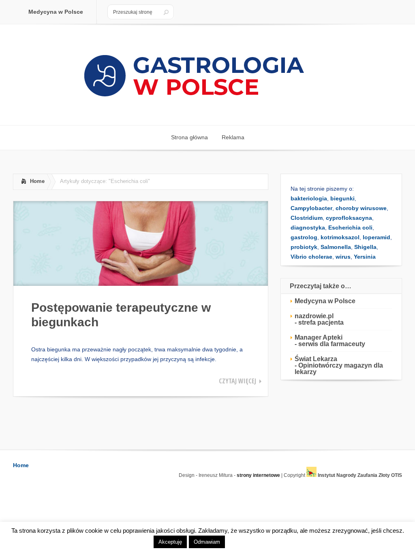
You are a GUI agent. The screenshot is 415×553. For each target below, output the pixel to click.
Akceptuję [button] (170, 542)
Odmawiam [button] (207, 542)
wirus (343, 256)
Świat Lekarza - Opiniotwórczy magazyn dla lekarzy (339, 365)
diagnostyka (308, 227)
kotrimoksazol (340, 237)
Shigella (365, 247)
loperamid (376, 237)
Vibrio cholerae (311, 256)
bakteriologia (309, 198)
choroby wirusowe (361, 208)
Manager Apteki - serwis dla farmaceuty (330, 340)
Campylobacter (311, 208)
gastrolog (304, 237)
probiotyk (304, 247)
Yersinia (365, 256)
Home (37, 181)
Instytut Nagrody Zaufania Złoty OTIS (359, 475)
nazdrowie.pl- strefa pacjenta (319, 319)
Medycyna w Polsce (325, 301)
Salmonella (336, 247)
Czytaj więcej (237, 381)
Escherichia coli (350, 227)
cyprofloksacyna (349, 218)
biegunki (342, 198)
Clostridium (307, 218)
